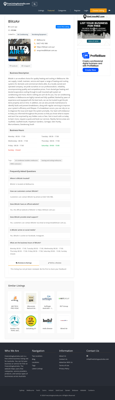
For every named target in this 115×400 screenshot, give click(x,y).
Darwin (67, 390)
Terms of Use (64, 365)
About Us (62, 356)
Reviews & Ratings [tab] (24, 263)
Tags (33, 365)
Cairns (44, 390)
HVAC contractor (15, 164)
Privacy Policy (64, 369)
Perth (38, 390)
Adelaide (83, 390)
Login (86, 10)
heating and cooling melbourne (51, 160)
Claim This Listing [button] (63, 27)
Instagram (26, 66)
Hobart (51, 390)
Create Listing (98, 10)
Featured (51, 10)
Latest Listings (37, 369)
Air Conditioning (23, 34)
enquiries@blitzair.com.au (47, 50)
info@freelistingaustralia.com (97, 359)
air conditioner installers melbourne (26, 160)
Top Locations (37, 356)
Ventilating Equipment (39, 34)
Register (77, 10)
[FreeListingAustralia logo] (16, 4)
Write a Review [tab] (55, 263)
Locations (35, 362)
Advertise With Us (66, 362)
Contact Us (63, 359)
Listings (41, 10)
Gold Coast (59, 390)
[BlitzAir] (19, 50)
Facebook (14, 66)
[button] (109, 10)
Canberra (91, 390)
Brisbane (75, 390)
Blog (33, 359)
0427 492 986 (42, 43)
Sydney (21, 390)
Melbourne (41, 40)
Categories (62, 10)
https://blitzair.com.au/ (46, 47)
